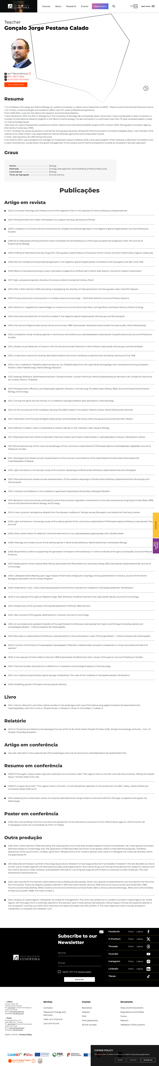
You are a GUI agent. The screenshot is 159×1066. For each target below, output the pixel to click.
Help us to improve (52, 1019)
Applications (100, 6)
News (58, 6)
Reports (124, 1020)
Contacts (48, 1008)
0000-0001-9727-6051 (18, 79)
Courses (46, 6)
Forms (123, 1016)
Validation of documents (132, 1025)
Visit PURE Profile (16, 85)
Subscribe (79, 979)
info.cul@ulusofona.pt (16, 1011)
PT (132, 6)
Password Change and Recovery (54, 1013)
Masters (86, 1012)
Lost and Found (51, 1023)
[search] (114, 6)
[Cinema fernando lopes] (156, 545)
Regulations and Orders (132, 1012)
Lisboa (140, 931)
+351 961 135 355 (18, 1030)
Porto (131, 931)
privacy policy (84, 972)
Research (71, 6)
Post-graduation (90, 1020)
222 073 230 (11, 1024)
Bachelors (87, 1008)
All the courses (89, 1025)
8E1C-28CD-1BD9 (15, 76)
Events (84, 6)
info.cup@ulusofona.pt (16, 1028)
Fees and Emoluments (131, 1008)
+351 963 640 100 (18, 1013)
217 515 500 (11, 1008)
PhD (84, 1016)
